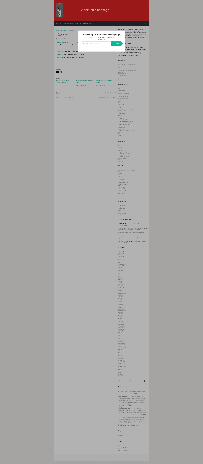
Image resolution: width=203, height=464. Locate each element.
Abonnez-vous (117, 43)
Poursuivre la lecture (101, 48)
